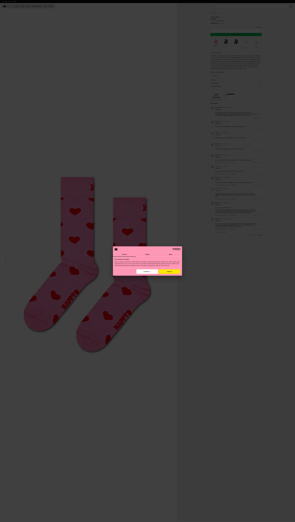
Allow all (169, 271)
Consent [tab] (124, 254)
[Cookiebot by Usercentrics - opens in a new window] (173, 249)
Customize (146, 271)
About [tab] (170, 254)
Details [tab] (147, 254)
